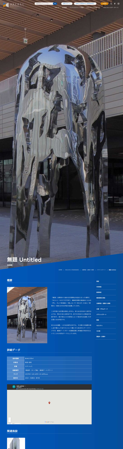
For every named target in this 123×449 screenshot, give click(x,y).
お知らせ (57, 7)
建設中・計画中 (100, 337)
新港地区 (98, 292)
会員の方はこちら (67, 3)
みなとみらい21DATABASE (72, 269)
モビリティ (99, 325)
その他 (98, 331)
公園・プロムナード (102, 309)
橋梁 (97, 320)
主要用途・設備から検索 (88, 269)
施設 (97, 281)
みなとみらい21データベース (110, 7)
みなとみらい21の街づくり (93, 7)
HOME (60, 269)
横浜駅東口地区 (100, 298)
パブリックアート (101, 269)
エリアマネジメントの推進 (77, 7)
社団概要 (64, 7)
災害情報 (104, 3)
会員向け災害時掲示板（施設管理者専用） (85, 3)
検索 (55, 3)
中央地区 (98, 287)
